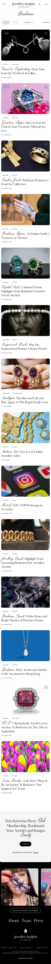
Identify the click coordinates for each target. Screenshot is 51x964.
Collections (15, 718)
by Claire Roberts (6, 77)
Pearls (14, 339)
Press (38, 921)
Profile (14, 500)
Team (26, 921)
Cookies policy (42, 948)
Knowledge (15, 64)
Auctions (14, 175)
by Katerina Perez (6, 188)
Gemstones (6, 339)
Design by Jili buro (25, 958)
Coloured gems (17, 393)
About (13, 921)
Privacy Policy (25, 948)
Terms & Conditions (9, 948)
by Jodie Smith (5, 460)
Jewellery (6, 64)
